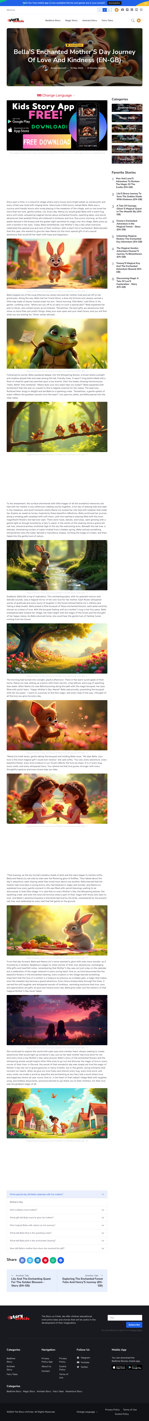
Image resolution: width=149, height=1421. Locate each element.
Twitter (84, 1367)
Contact (46, 1371)
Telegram (85, 1357)
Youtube (85, 1362)
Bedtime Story (53, 20)
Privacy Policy (136, 1330)
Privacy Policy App (47, 1360)
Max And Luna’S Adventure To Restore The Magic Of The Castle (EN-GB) (128, 183)
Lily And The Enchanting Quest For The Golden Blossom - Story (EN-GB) (31, 1282)
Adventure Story (127, 149)
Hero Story (127, 159)
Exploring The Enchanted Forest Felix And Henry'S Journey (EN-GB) (82, 1282)
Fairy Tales (107, 20)
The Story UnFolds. (24, 1412)
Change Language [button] (57, 95)
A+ (109, 10)
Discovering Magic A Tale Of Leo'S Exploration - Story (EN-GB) (128, 283)
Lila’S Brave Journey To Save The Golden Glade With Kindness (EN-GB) (129, 196)
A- (100, 10)
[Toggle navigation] (139, 20)
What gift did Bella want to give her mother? (32, 1217)
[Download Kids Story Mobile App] (57, 125)
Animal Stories (76, 45)
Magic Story (71, 20)
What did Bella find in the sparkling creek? (31, 1232)
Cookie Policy (62, 1368)
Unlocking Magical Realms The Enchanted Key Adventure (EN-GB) (129, 238)
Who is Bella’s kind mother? (23, 1209)
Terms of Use (63, 1376)
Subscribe (134, 1324)
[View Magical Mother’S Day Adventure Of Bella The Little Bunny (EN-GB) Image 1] (57, 263)
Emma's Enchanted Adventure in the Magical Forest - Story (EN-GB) (128, 225)
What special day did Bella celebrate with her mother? (36, 1194)
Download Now (114, 3)
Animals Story (89, 20)
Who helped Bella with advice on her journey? (32, 1225)
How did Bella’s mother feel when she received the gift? (37, 1248)
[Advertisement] (57, 177)
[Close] (145, 3)
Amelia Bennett (58, 68)
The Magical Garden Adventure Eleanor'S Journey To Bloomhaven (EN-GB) (129, 252)
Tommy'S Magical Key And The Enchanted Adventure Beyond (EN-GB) (129, 268)
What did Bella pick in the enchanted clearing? (33, 1240)
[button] (133, 21)
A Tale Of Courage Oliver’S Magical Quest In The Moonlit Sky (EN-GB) (129, 210)
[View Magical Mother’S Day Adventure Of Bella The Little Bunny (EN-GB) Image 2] (57, 343)
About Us (11, 10)
